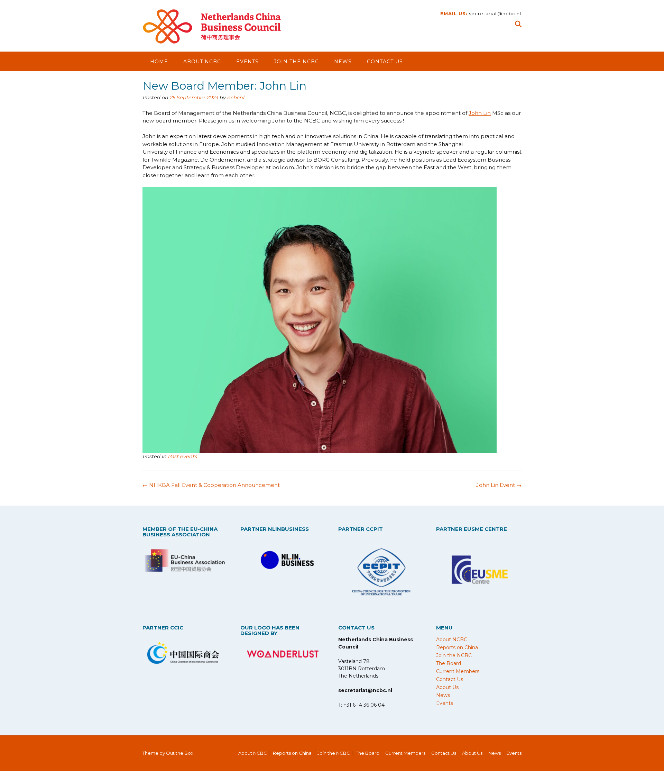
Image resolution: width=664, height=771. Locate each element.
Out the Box (179, 753)
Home (159, 61)
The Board (448, 663)
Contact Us (385, 61)
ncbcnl (235, 97)
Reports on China (457, 647)
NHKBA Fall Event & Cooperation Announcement (211, 485)
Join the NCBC (296, 61)
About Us (447, 687)
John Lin (480, 113)
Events (247, 61)
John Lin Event (499, 485)
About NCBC (202, 61)
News (343, 61)
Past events (182, 456)
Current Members (457, 671)
